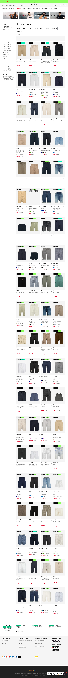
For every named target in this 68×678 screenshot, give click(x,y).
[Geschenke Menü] (57, 8)
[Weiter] (52, 2)
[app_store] (55, 649)
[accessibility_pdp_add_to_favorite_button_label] (27, 60)
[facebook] (53, 641)
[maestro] (9, 657)
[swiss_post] (36, 657)
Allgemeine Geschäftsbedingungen (20, 673)
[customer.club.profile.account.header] (60, 5)
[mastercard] (6, 657)
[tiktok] (58, 641)
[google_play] (55, 647)
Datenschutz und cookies (37, 673)
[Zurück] (16, 2)
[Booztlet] (34, 5)
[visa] (3, 657)
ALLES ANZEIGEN (63, 633)
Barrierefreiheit (29, 673)
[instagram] (55, 641)
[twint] (19, 657)
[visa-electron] (13, 657)
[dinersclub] (16, 657)
